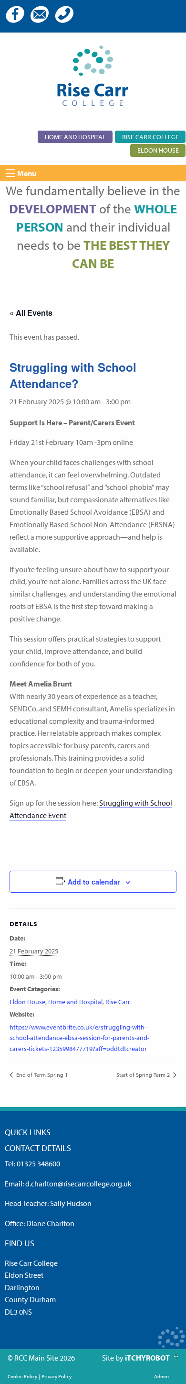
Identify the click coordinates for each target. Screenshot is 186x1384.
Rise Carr (117, 1001)
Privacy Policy (56, 1376)
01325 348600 (38, 1163)
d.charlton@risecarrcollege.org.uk (78, 1183)
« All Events (31, 312)
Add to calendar (94, 881)
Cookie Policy (22, 1376)
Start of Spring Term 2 (143, 1074)
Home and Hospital (75, 136)
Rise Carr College (150, 136)
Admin (161, 1376)
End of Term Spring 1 (41, 1074)
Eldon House (158, 150)
